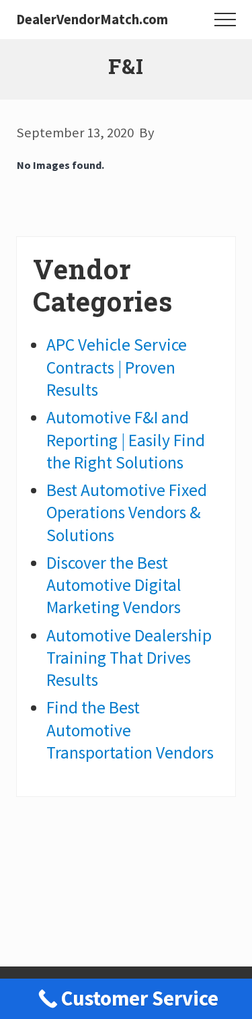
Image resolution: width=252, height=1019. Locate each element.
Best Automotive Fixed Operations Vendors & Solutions (126, 512)
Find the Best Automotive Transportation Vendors (130, 730)
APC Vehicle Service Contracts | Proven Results (116, 367)
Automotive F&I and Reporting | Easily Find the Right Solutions (125, 440)
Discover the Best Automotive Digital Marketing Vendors (113, 585)
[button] (225, 19)
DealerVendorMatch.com (92, 19)
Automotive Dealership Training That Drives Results (129, 658)
